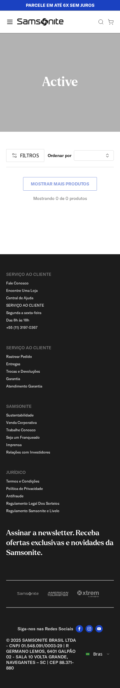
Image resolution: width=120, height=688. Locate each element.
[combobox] (98, 654)
